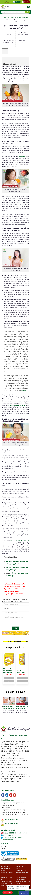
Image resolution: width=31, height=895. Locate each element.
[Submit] (27, 12)
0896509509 (19, 589)
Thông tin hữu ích (15, 17)
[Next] (28, 707)
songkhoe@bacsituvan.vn (13, 594)
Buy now (9, 681)
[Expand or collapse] (4, 59)
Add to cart (9, 678)
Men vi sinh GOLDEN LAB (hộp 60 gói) (7, 670)
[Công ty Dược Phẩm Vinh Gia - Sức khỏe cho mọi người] (8, 7)
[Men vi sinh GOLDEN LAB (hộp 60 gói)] (8, 660)
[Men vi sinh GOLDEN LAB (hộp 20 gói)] (22, 660)
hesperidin (22, 156)
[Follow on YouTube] (14, 795)
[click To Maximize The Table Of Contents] (5, 51)
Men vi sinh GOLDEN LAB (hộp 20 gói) (21, 670)
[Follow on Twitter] (6, 795)
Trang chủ (6, 17)
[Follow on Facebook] (3, 795)
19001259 (7, 591)
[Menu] (28, 7)
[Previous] (2, 707)
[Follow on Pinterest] (10, 795)
